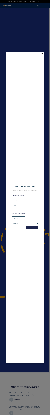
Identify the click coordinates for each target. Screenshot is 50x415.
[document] (25, 207)
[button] (41, 53)
